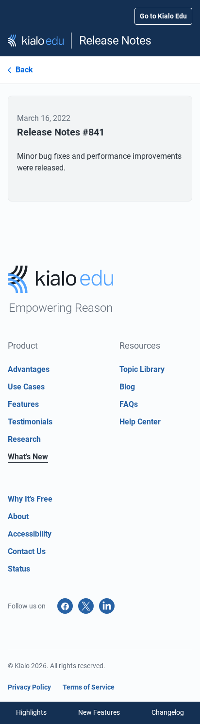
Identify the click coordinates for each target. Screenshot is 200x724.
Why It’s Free (30, 499)
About (18, 516)
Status (19, 568)
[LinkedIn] (107, 606)
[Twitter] (86, 606)
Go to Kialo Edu (163, 16)
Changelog (167, 712)
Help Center (140, 421)
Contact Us (27, 551)
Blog (127, 386)
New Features (99, 712)
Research (24, 439)
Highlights (31, 712)
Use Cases (26, 386)
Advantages (29, 369)
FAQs (128, 404)
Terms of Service (89, 687)
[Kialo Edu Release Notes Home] (100, 41)
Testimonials (30, 421)
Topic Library (142, 369)
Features (23, 404)
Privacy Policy (29, 687)
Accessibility (29, 534)
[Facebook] (65, 606)
